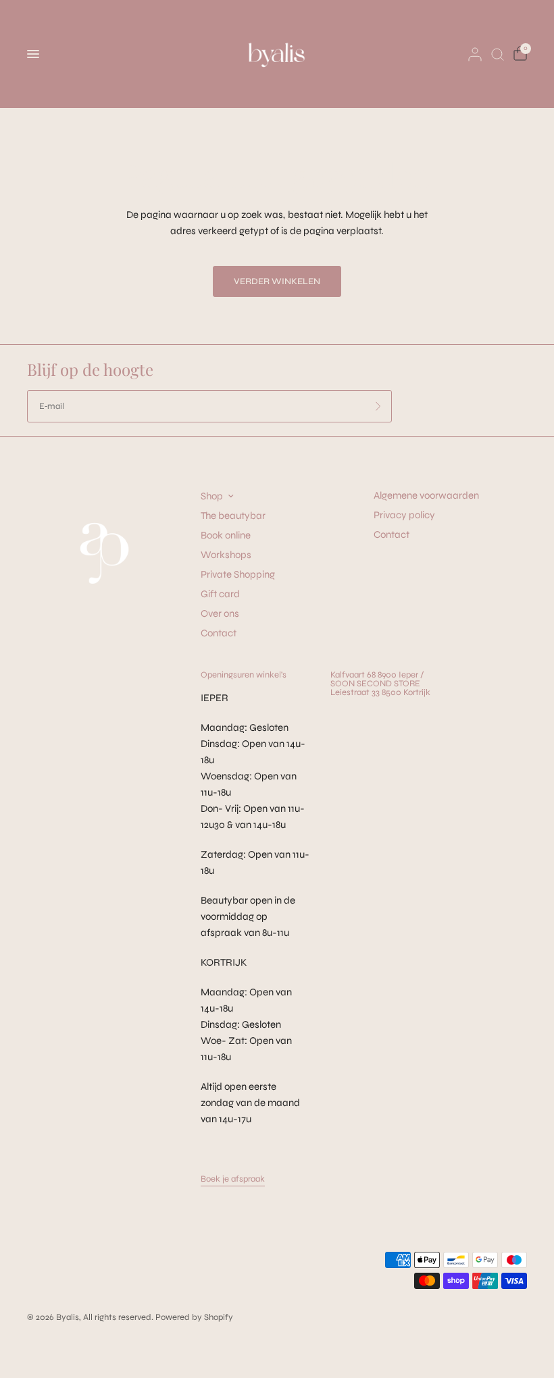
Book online (226, 535)
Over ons (220, 613)
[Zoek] (497, 54)
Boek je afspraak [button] (233, 1179)
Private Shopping (238, 574)
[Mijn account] (474, 54)
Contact (218, 633)
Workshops (226, 555)
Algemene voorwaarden (426, 495)
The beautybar (233, 515)
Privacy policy (404, 515)
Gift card (220, 594)
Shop (212, 496)
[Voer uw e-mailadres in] (378, 406)
